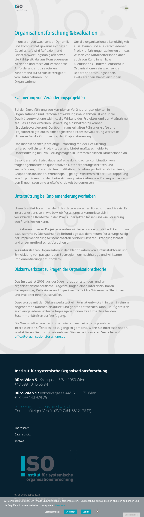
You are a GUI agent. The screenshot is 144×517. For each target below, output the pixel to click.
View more (60, 505)
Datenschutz (22, 434)
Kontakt (19, 441)
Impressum (21, 428)
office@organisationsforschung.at (39, 336)
